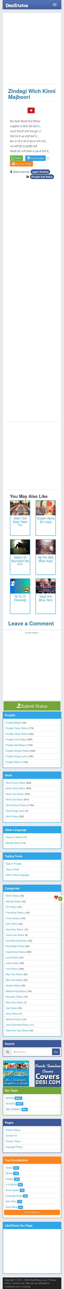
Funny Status (13, 918)
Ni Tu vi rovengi (20, 598)
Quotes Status (13, 985)
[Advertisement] (32, 50)
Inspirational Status (16, 951)
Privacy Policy (13, 1141)
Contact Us (11, 1135)
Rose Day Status (14, 1002)
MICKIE (10, 1098)
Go (56, 1052)
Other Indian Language (17, 874)
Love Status (12, 968)
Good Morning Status (17, 940)
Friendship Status (15, 912)
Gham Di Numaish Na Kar (20, 561)
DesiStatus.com (38, 1280)
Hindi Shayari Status (16, 805)
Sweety (9, 1179)
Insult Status (12, 957)
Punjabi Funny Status (17, 728)
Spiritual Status (14, 1019)
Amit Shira (11, 1201)
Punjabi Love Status (16, 739)
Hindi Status (12, 816)
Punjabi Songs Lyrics (16, 756)
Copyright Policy (14, 1147)
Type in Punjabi (14, 863)
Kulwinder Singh (14, 1195)
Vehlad (9, 1167)
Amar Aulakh (12, 1190)
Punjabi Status (13, 762)
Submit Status (13, 1130)
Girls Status (12, 923)
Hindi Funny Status (15, 782)
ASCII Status (12, 895)
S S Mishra (11, 1184)
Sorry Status (12, 1013)
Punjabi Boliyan (14, 722)
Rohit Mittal (11, 1207)
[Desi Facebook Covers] (48, 1073)
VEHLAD (10, 1103)
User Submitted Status (17, 1024)
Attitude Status (13, 901)
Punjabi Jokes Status (17, 733)
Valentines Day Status (17, 1030)
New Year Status (14, 980)
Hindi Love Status (15, 794)
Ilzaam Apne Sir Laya (46, 520)
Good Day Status (14, 929)
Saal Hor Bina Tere (45, 598)
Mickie (9, 1173)
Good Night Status (15, 946)
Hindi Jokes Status (15, 788)
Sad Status (11, 1008)
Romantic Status (14, 996)
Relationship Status (16, 991)
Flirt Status (11, 906)
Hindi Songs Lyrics (15, 810)
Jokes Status (12, 963)
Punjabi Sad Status (42, 176)
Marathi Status (13, 842)
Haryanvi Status (14, 837)
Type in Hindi (12, 869)
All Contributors (32, 1212)
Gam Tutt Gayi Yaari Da (20, 521)
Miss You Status (14, 974)
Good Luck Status (15, 935)
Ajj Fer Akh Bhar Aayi (46, 559)
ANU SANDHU (13, 1109)
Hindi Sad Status (14, 799)
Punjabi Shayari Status (17, 750)
